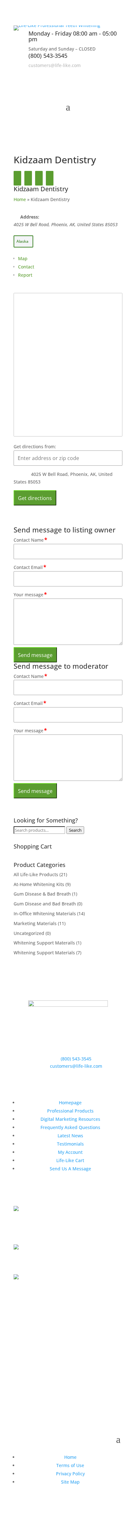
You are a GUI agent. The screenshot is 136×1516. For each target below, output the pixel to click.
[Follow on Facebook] (92, 74)
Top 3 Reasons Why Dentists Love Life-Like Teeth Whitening (63, 1227)
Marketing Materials (35, 923)
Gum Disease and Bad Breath (45, 904)
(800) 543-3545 (47, 55)
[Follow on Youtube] (117, 74)
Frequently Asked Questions (70, 1127)
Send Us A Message (70, 1169)
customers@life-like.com (54, 65)
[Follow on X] (105, 74)
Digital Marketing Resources (70, 1119)
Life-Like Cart (70, 1160)
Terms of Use (70, 1465)
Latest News (70, 1136)
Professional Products (70, 1111)
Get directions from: (35, 446)
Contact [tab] (26, 267)
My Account (70, 1152)
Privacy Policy (70, 1474)
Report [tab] (25, 275)
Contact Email (30, 567)
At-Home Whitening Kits (39, 884)
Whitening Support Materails (44, 943)
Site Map (70, 1482)
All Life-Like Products (36, 874)
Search (75, 830)
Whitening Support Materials (44, 953)
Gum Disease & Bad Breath (42, 894)
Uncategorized (29, 933)
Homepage (70, 1103)
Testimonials (70, 1144)
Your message (30, 594)
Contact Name (30, 539)
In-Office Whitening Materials (45, 913)
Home (20, 199)
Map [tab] (23, 258)
